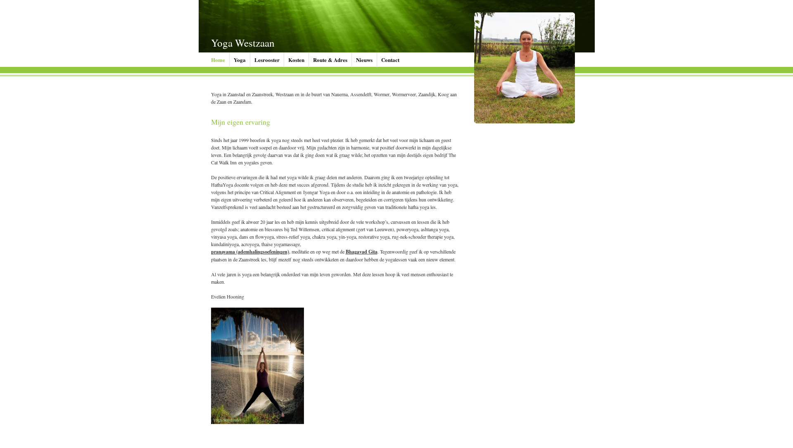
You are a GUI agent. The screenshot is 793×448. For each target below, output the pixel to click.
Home (218, 60)
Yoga (240, 60)
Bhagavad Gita (362, 251)
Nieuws (364, 60)
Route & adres (330, 60)
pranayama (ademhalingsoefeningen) (250, 251)
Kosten (296, 60)
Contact (390, 60)
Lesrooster (267, 60)
